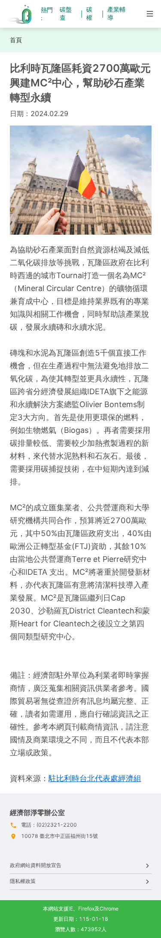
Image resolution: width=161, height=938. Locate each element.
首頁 (16, 39)
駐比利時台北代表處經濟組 (95, 778)
